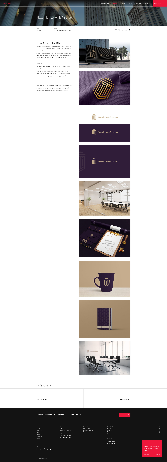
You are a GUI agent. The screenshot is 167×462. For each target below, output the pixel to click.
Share (116, 29)
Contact (38, 438)
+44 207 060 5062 (66, 437)
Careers (38, 434)
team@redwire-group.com (65, 430)
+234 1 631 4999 (67, 435)
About (38, 432)
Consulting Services (41, 428)
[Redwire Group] (7, 3)
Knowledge (39, 436)
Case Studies (39, 430)
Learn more (146, 454)
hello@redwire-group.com (65, 428)
